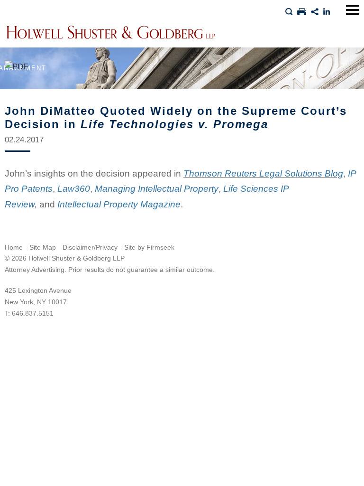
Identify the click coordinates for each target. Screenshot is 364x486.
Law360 (73, 189)
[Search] (288, 10)
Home (14, 247)
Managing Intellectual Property (156, 189)
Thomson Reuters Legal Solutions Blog (263, 173)
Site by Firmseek (149, 247)
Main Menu (352, 10)
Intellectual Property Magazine (119, 204)
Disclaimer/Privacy (90, 247)
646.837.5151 (33, 313)
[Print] (301, 10)
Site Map (42, 247)
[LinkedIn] (327, 10)
